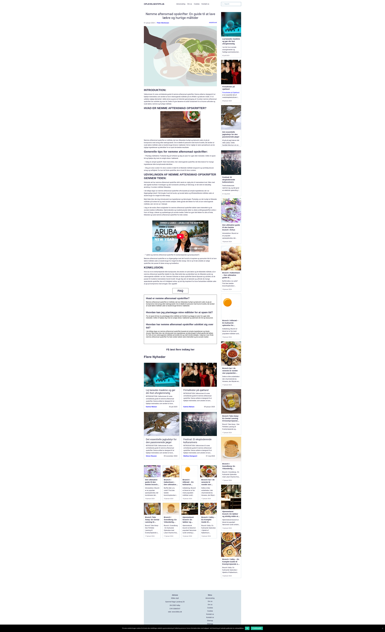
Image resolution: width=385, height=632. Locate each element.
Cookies (197, 4)
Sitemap (210, 621)
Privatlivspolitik (256, 628)
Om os (189, 4)
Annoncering (180, 4)
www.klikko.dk (177, 612)
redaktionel (213, 22)
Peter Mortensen (163, 23)
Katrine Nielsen (151, 407)
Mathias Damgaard (190, 456)
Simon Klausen (151, 456)
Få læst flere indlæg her (180, 349)
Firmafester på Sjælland (230, 92)
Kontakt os (205, 4)
